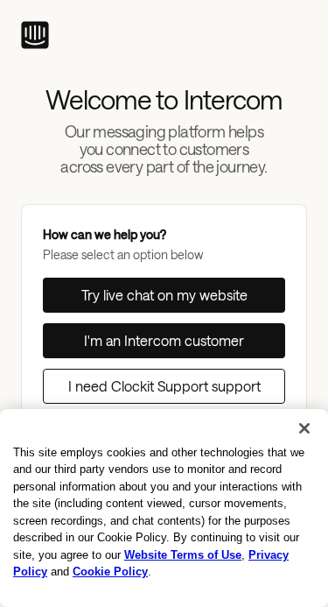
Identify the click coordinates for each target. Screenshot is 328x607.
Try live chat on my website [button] (164, 294)
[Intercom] (35, 35)
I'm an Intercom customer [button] (164, 340)
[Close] (304, 428)
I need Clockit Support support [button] (164, 386)
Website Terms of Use (182, 554)
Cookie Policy (110, 571)
